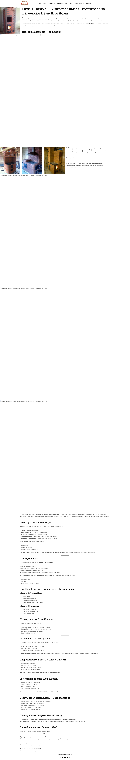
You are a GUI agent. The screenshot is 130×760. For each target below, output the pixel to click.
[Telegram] (65, 757)
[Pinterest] (69, 757)
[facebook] (60, 757)
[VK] (62, 757)
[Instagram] (67, 757)
